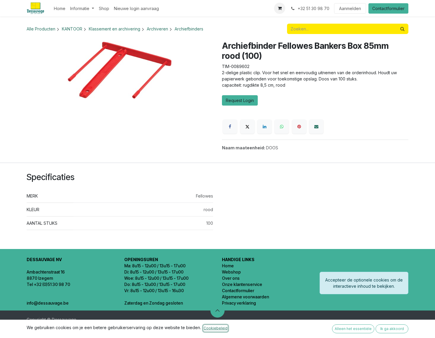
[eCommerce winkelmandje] (279, 8)
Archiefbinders (189, 28)
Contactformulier (388, 8)
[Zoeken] (402, 29)
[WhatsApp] (282, 126)
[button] (217, 310)
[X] (247, 126)
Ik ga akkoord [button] (392, 328)
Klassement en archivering (114, 28)
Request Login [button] (240, 100)
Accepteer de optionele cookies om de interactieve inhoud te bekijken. (364, 283)
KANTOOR (72, 28)
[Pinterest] (299, 126)
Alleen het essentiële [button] (353, 328)
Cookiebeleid (216, 328)
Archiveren (157, 28)
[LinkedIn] (264, 126)
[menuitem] (59, 8)
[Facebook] (230, 126)
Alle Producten (41, 28)
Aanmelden (350, 8)
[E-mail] (316, 126)
